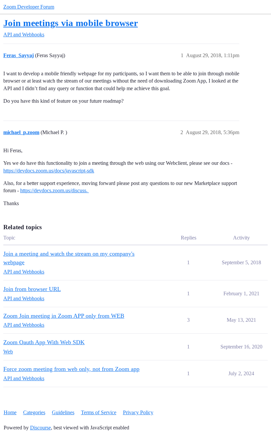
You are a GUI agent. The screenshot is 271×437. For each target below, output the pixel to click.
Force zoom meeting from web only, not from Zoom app (71, 369)
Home (10, 412)
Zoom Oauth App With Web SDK (44, 342)
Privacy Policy (138, 412)
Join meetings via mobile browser (70, 23)
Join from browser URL (32, 289)
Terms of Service (98, 412)
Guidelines (63, 412)
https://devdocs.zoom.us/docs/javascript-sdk (48, 170)
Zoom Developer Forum (28, 7)
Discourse (40, 427)
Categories (34, 412)
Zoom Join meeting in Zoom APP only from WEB (63, 315)
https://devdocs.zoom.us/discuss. (54, 190)
